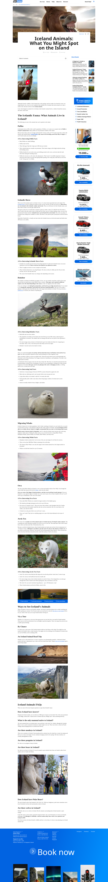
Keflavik (54, 838)
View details (83, 283)
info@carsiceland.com (42, 833)
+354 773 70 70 (44, 839)
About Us (59, 1)
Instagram (79, 831)
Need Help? (88, 1)
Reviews (54, 833)
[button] (85, 34)
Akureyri (54, 836)
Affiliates (54, 834)
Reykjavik (54, 839)
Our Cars (42, 1)
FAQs (53, 1)
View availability (83, 182)
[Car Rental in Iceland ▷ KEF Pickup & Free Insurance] (17, 1)
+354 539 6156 (44, 835)
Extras (48, 1)
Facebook (86, 831)
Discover (65, 1)
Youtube (93, 831)
